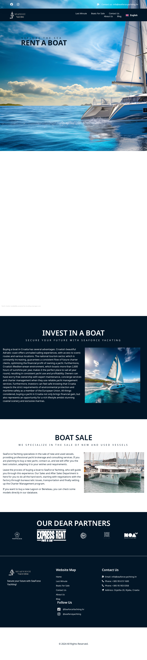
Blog (119, 16)
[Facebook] (11, 4)
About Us (108, 16)
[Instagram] (18, 4)
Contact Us (114, 13)
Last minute (81, 13)
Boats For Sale (98, 13)
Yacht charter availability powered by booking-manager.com (21, 306)
